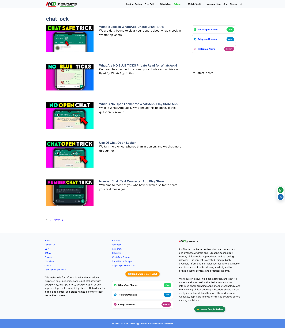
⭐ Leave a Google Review (210, 309)
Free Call (149, 4)
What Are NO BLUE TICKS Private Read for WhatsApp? (138, 65)
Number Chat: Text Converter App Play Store (131, 181)
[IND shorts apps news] (61, 4)
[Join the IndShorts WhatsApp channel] (281, 190)
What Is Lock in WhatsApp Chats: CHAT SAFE (131, 27)
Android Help (214, 4)
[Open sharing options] (281, 197)
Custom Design (134, 4)
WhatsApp (165, 4)
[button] (240, 4)
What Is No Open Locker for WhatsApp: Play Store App (138, 104)
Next (58, 220)
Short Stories (230, 4)
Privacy (178, 4)
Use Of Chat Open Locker (117, 143)
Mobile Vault (194, 4)
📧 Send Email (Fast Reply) (142, 273)
